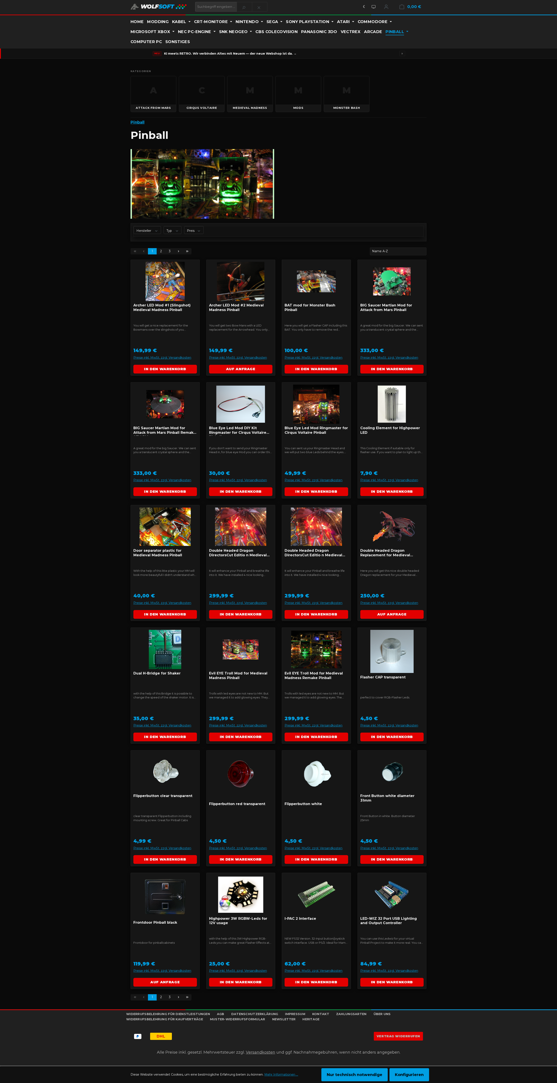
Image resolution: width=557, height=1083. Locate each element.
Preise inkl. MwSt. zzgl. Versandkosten (162, 358)
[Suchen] (244, 7)
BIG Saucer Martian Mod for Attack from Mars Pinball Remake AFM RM (164, 431)
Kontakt (320, 1014)
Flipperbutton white (303, 804)
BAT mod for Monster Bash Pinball (310, 307)
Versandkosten (260, 1052)
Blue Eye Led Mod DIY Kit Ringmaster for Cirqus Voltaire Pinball (237, 431)
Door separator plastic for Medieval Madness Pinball (157, 552)
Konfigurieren (409, 1074)
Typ (169, 230)
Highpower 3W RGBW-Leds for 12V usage (238, 921)
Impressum (295, 1014)
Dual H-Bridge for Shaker (157, 673)
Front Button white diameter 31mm (387, 798)
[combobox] (216, 7)
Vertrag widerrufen (398, 1036)
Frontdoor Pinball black (155, 922)
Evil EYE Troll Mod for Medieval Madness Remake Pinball (314, 675)
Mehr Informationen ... (281, 1074)
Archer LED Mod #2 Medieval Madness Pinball (236, 307)
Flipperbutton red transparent (237, 804)
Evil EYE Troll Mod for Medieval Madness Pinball (238, 675)
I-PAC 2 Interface (300, 919)
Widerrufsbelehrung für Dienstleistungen (168, 1014)
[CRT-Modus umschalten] (373, 7)
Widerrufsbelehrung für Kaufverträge (164, 1019)
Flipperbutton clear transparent (162, 796)
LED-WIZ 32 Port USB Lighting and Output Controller (388, 921)
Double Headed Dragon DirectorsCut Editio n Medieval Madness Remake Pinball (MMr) (314, 553)
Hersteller (144, 230)
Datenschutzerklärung (254, 1014)
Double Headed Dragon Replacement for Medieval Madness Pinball (385, 553)
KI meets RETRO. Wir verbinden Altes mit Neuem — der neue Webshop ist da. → (230, 53)
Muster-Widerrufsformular (237, 1019)
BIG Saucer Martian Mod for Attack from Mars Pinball (386, 307)
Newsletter (284, 1019)
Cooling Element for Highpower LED (390, 430)
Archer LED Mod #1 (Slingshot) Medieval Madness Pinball (162, 307)
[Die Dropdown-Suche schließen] (259, 7)
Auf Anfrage (240, 369)
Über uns (382, 1014)
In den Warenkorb (165, 369)
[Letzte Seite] (187, 251)
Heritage (310, 1019)
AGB (220, 1014)
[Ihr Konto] (386, 7)
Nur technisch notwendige (354, 1074)
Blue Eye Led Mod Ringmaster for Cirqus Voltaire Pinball (316, 430)
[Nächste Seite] (178, 251)
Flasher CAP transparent (383, 677)
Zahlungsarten (351, 1014)
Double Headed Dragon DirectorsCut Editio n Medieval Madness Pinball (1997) (238, 553)
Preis (191, 230)
